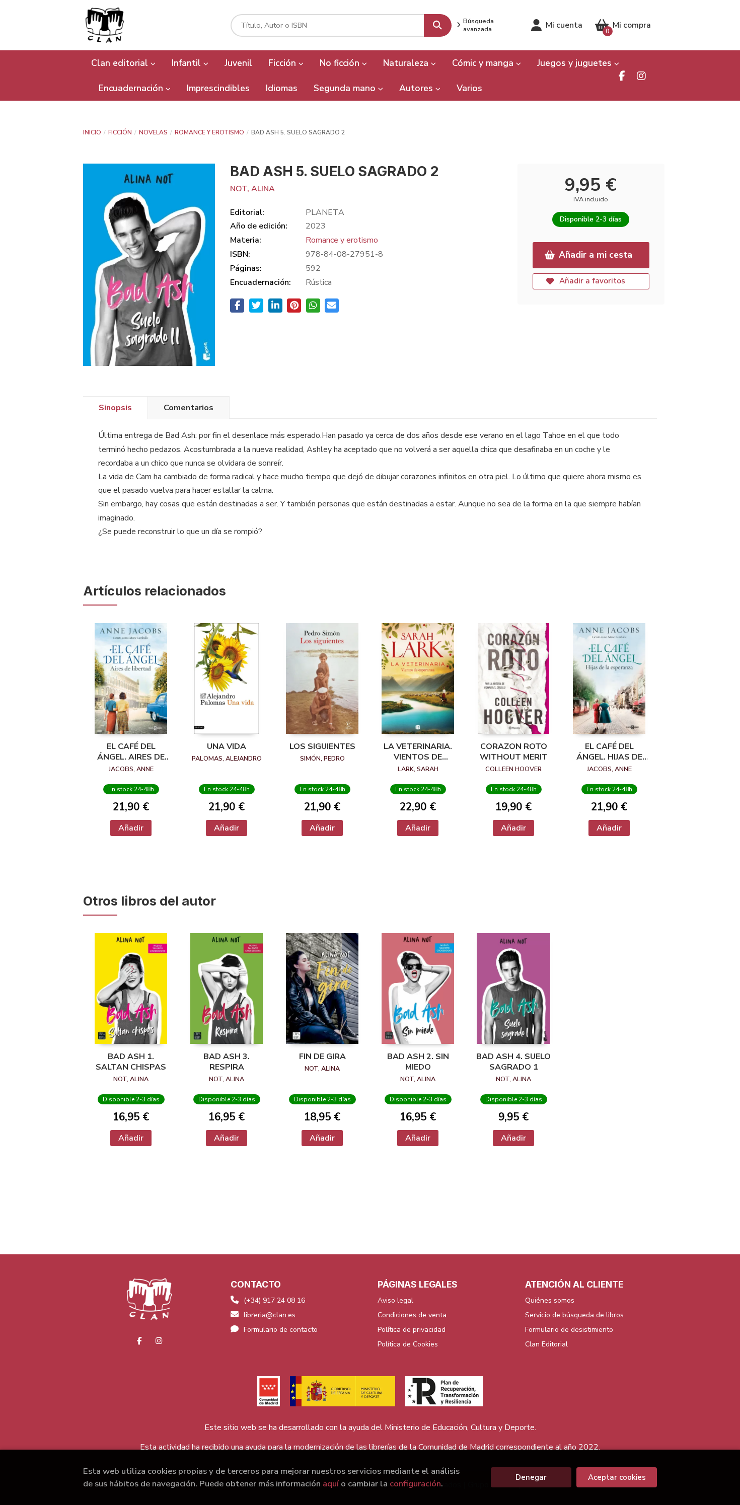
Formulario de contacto (281, 1329)
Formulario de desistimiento (569, 1329)
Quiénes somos (549, 1300)
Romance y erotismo (209, 132)
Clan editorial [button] (121, 63)
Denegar (531, 1477)
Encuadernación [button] (132, 88)
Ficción (120, 132)
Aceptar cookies (617, 1477)
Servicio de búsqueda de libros (574, 1315)
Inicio (92, 132)
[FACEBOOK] (622, 75)
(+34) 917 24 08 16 (274, 1300)
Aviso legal (395, 1300)
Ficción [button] (283, 63)
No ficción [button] (341, 63)
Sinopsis (115, 407)
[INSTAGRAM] (641, 75)
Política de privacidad (412, 1329)
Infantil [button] (187, 63)
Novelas (153, 132)
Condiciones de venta (412, 1315)
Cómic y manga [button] (484, 63)
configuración (415, 1483)
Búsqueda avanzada (478, 25)
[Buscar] (438, 25)
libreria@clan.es (269, 1315)
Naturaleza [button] (407, 63)
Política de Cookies (408, 1344)
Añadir (130, 828)
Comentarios (188, 407)
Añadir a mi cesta (595, 255)
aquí (331, 1483)
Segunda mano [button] (346, 88)
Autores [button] (417, 88)
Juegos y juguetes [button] (575, 63)
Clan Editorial (546, 1344)
